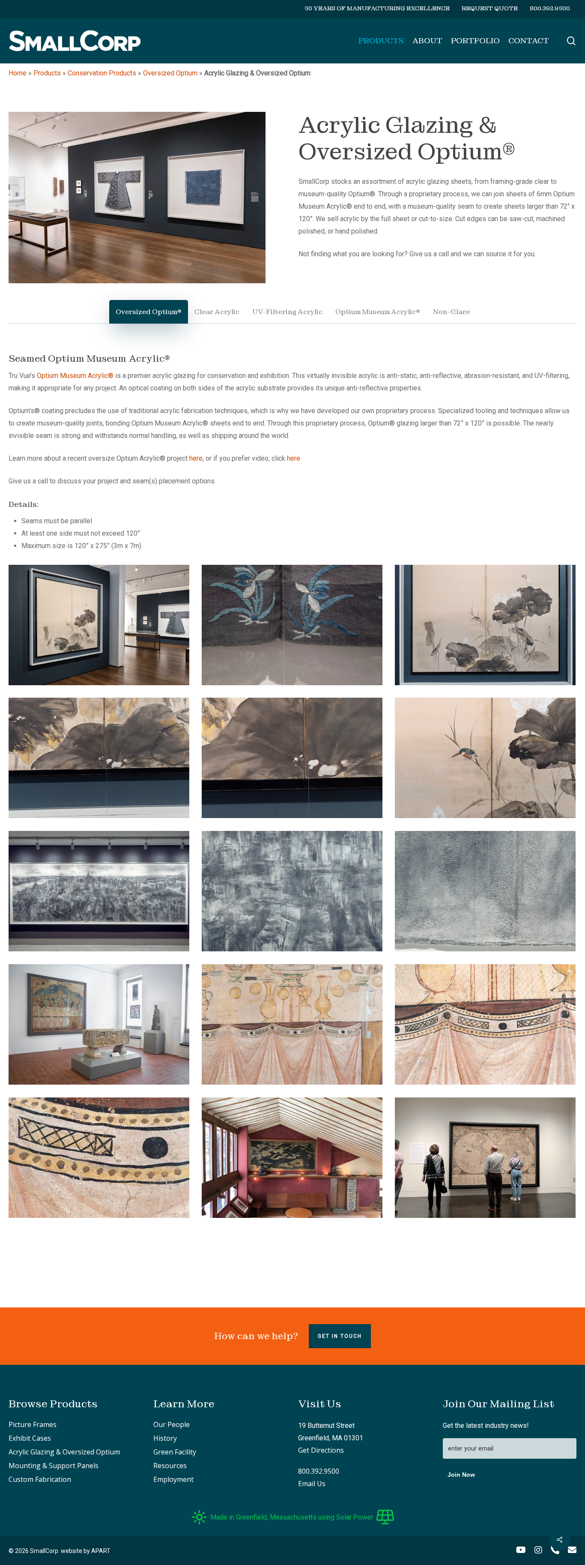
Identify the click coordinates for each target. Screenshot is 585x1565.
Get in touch (340, 1336)
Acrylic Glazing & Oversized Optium (64, 1452)
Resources (170, 1465)
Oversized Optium (170, 73)
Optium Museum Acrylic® (75, 376)
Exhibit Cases (30, 1438)
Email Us (311, 1483)
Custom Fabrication (40, 1479)
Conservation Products (102, 73)
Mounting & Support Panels (53, 1465)
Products (47, 73)
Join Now (461, 1474)
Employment (173, 1479)
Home (18, 73)
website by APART (85, 1550)
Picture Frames (33, 1424)
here (196, 458)
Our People (171, 1424)
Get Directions (321, 1450)
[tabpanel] (292, 788)
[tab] (148, 312)
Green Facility (174, 1452)
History (165, 1438)
